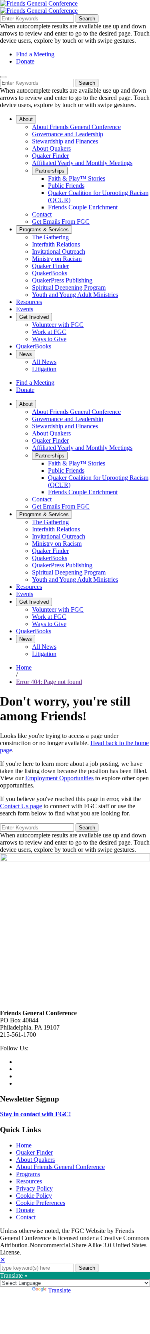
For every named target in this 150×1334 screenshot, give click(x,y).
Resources (29, 1181)
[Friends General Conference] (39, 10)
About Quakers (35, 1159)
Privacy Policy (34, 1188)
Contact (26, 1217)
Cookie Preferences (40, 1202)
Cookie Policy (34, 1195)
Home (24, 667)
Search (87, 19)
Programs (28, 1174)
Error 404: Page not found (49, 681)
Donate (25, 61)
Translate (59, 1290)
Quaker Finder (34, 1152)
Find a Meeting (35, 54)
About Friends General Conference (60, 1166)
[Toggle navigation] (3, 77)
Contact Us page (21, 806)
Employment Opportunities (59, 778)
